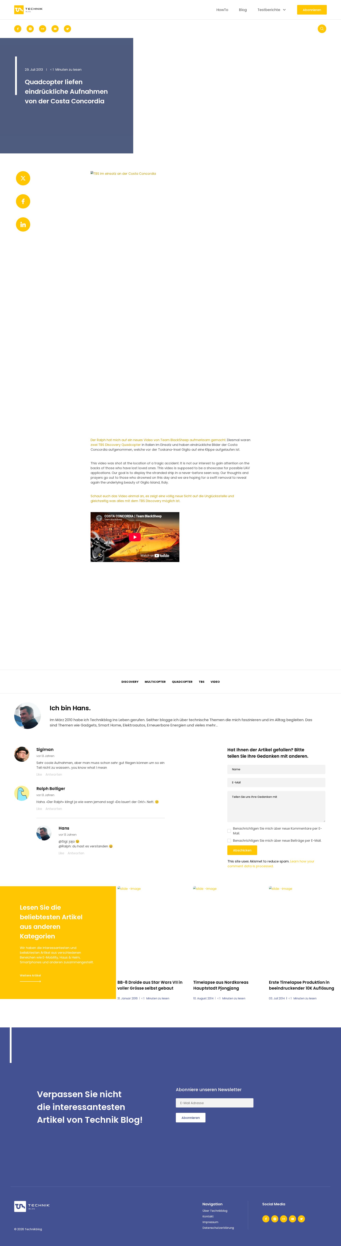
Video (215, 682)
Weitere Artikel (30, 975)
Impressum (210, 1222)
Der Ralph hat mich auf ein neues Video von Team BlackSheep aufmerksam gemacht (158, 440)
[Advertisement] (170, 609)
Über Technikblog (214, 1211)
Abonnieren (312, 10)
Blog (243, 9)
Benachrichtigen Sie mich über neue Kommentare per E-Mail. (277, 830)
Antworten (53, 774)
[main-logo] (28, 9)
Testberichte (269, 9)
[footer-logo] (32, 1206)
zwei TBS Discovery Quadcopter (116, 445)
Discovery (130, 682)
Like (39, 774)
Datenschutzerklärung (218, 1228)
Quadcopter (182, 682)
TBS (201, 682)
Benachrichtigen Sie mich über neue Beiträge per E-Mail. (277, 840)
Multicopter (155, 682)
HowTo (222, 9)
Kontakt (208, 1216)
